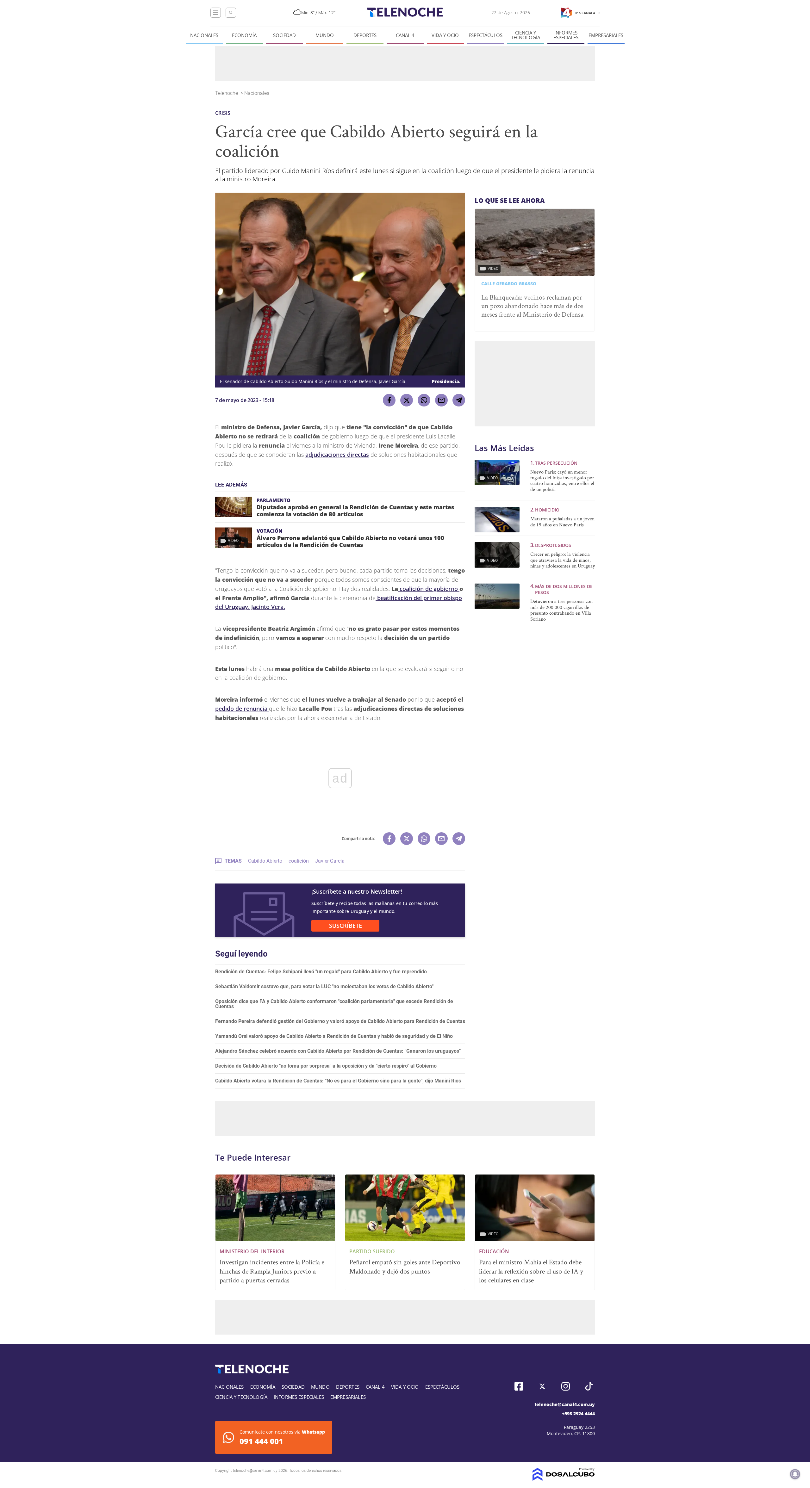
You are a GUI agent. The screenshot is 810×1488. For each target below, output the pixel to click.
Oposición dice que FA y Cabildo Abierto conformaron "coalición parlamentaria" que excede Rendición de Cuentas (334, 1003)
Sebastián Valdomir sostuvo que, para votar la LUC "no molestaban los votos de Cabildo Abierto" (324, 986)
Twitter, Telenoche (542, 1386)
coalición (299, 861)
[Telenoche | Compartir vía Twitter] (406, 400)
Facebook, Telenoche (518, 1386)
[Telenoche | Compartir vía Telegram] (458, 400)
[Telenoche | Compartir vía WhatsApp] (424, 400)
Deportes (365, 35)
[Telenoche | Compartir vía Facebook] (389, 400)
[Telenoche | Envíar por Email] (441, 400)
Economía (244, 35)
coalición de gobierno (428, 588)
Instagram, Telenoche (565, 1386)
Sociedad (284, 35)
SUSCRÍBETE (345, 925)
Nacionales (204, 35)
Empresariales (606, 35)
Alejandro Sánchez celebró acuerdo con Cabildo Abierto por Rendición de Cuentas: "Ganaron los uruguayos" (338, 1051)
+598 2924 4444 (578, 1413)
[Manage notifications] (795, 1474)
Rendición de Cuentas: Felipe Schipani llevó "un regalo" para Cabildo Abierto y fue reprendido (321, 972)
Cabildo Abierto (265, 861)
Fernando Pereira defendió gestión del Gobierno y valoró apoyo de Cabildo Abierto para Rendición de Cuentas (340, 1021)
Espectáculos (485, 35)
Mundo (324, 35)
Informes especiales (565, 35)
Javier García (330, 861)
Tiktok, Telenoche (589, 1386)
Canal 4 (405, 35)
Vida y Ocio (445, 35)
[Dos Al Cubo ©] (564, 1479)
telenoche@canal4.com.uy (564, 1404)
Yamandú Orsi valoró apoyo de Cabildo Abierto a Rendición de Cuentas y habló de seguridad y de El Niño (334, 1036)
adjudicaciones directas (337, 454)
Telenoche (227, 93)
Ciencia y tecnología (525, 35)
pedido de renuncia (242, 708)
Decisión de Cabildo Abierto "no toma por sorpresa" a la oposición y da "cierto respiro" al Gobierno (326, 1066)
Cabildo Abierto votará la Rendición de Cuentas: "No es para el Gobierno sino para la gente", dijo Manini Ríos (338, 1081)
